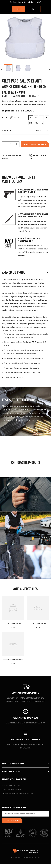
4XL (41, 123)
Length (7, 130)
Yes (18, 9)
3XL (36, 123)
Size (4, 117)
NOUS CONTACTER (11, 785)
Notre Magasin (13, 763)
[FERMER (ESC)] (25, 39)
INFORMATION (11, 771)
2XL (30, 123)
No (33, 9)
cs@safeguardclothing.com (17, 794)
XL (47, 117)
